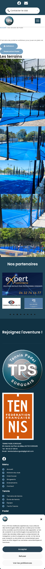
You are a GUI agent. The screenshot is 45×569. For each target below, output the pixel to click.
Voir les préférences (22, 563)
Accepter (22, 549)
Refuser (22, 556)
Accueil (3, 28)
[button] (41, 519)
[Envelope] (26, 3)
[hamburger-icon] (37, 20)
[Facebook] (19, 3)
